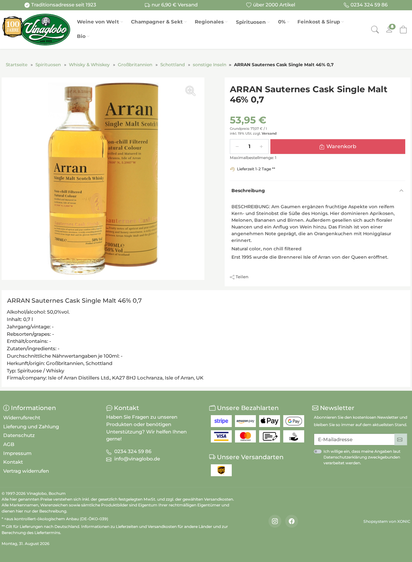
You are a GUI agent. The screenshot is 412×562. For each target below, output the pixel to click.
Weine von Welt (98, 22)
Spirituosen (251, 22)
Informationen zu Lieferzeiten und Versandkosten (129, 526)
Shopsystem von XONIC (386, 521)
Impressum (17, 453)
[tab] (76, 301)
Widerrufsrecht (21, 418)
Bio (81, 36)
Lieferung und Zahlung (31, 427)
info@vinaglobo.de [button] (137, 459)
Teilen (242, 276)
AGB (8, 444)
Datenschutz (19, 435)
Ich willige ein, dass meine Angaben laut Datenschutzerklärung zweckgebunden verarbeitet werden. (361, 457)
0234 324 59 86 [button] (132, 451)
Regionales (209, 22)
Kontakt (13, 462)
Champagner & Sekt (157, 22)
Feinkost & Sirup (318, 22)
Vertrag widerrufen (26, 471)
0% (282, 22)
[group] (103, 179)
